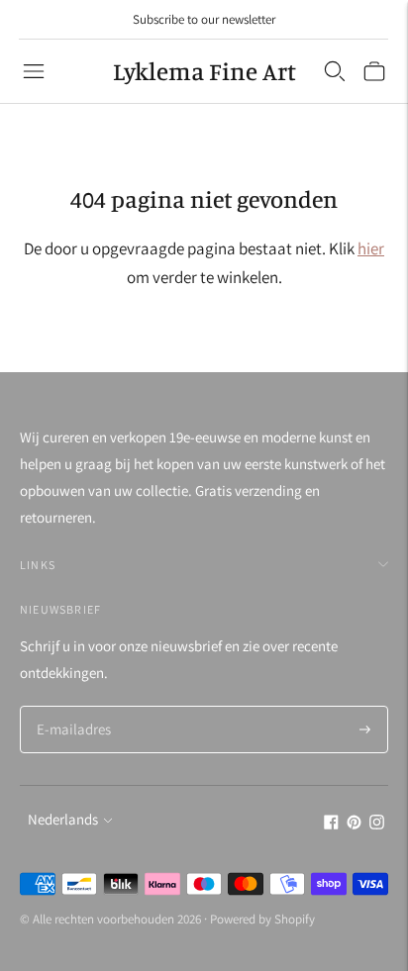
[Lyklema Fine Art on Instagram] (376, 824)
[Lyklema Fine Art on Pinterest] (354, 824)
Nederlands (63, 819)
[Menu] (34, 71)
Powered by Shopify (262, 919)
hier (370, 248)
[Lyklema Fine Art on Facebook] (331, 824)
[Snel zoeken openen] (335, 71)
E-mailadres (71, 707)
